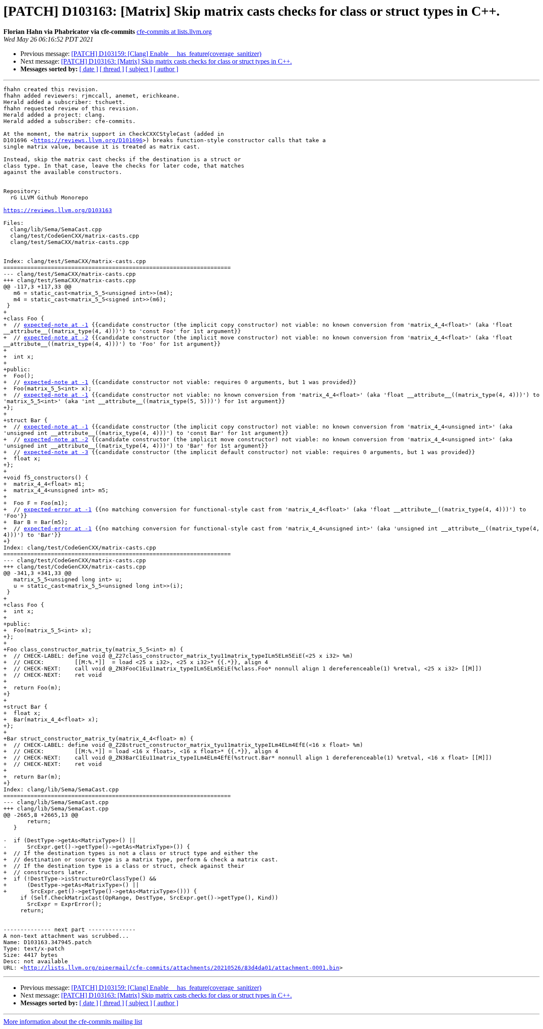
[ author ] (166, 69)
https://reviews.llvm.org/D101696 (88, 140)
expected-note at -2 (56, 337)
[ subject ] (139, 69)
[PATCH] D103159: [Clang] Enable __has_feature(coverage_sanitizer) (166, 53)
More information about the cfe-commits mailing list (72, 1021)
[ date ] (88, 69)
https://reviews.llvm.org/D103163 (57, 210)
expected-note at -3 (56, 452)
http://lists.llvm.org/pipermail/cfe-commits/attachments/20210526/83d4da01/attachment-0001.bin (181, 968)
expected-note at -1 (56, 325)
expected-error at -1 (58, 509)
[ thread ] (112, 69)
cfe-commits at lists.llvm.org (174, 31)
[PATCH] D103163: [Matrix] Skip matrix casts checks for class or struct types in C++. (176, 61)
